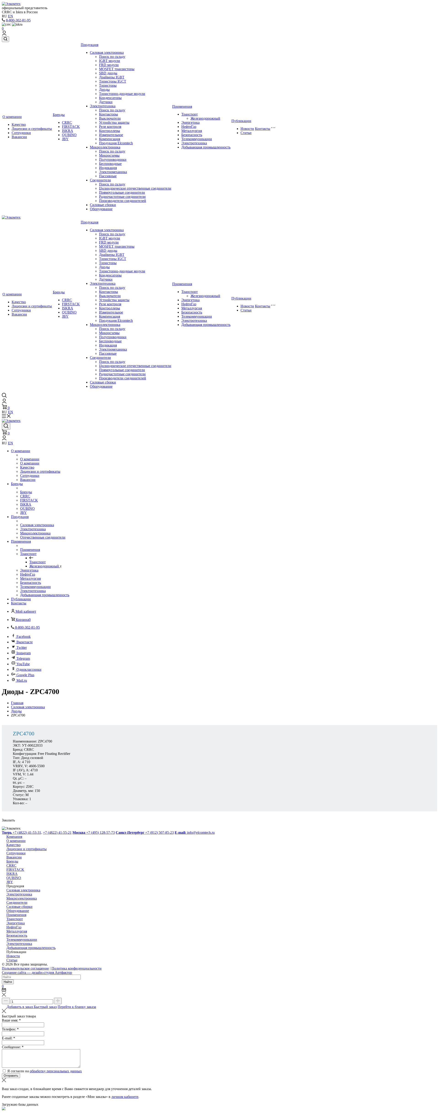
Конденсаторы (110, 98)
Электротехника (102, 106)
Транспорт (189, 114)
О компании (12, 117)
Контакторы (108, 114)
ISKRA (67, 131)
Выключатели (110, 118)
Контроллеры (109, 131)
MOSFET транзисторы (116, 69)
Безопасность (191, 135)
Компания (14, 837)
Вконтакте (24, 642)
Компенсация (109, 139)
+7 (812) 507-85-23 (145, 832)
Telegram (23, 658)
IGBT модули (109, 61)
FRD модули (109, 65)
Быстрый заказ (45, 1007)
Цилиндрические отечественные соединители (135, 188)
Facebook (23, 636)
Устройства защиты (114, 122)
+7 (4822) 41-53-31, (22, 832)
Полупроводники (112, 159)
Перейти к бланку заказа (77, 1007)
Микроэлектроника (105, 147)
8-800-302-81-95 (18, 20)
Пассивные (108, 176)
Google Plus (25, 675)
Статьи (246, 133)
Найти (8, 982)
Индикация (108, 168)
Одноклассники (28, 669)
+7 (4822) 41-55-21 (57, 832)
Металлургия (191, 131)
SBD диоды (108, 73)
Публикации (241, 121)
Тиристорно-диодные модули (122, 94)
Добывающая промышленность (205, 147)
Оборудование (101, 209)
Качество (19, 124)
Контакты (262, 129)
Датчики (105, 102)
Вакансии (19, 137)
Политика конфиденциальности (76, 968)
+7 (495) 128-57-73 (93, 832)
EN (10, 16)
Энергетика (190, 122)
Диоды (104, 89)
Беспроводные (110, 164)
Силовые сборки (103, 205)
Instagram (23, 653)
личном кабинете (124, 1097)
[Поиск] (5, 39)
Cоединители (100, 180)
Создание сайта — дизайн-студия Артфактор (37, 972)
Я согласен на (44, 1071)
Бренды (59, 115)
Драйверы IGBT (111, 77)
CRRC (67, 122)
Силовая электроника (107, 52)
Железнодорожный (205, 118)
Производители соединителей (122, 201)
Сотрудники (21, 133)
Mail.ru (21, 680)
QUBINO (69, 135)
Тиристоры (108, 85)
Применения (182, 106)
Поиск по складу (112, 57)
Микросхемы (109, 155)
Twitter (21, 647)
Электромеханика (113, 172)
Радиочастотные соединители (122, 196)
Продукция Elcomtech (116, 143)
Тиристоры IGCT (112, 81)
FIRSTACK (71, 127)
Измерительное (111, 135)
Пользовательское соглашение (25, 968)
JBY (65, 139)
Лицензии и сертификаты (32, 129)
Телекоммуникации (196, 139)
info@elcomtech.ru (195, 832)
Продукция (89, 45)
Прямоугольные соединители (122, 192)
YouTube (23, 664)
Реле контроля (110, 127)
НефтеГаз (188, 127)
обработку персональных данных (56, 1071)
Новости (247, 129)
